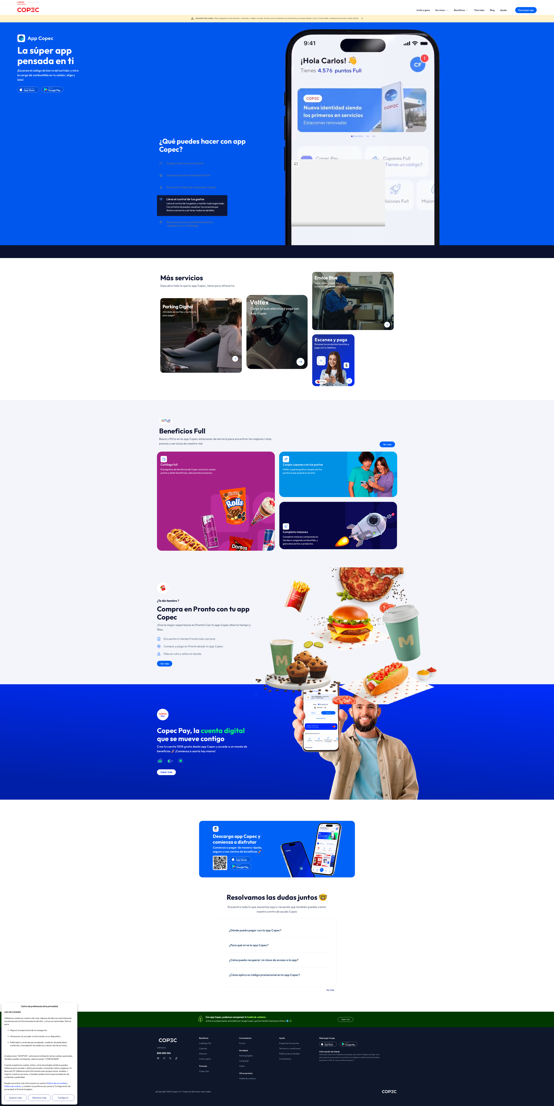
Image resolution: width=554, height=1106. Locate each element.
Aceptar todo (15, 1097)
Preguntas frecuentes (289, 1043)
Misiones (203, 1053)
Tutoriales (479, 10)
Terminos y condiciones (289, 1048)
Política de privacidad (56, 1083)
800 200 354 (164, 1053)
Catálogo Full (205, 1043)
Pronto (242, 1043)
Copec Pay (204, 1071)
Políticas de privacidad (289, 1053)
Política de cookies (12, 1086)
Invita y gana (423, 10)
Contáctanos (285, 1059)
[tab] (192, 169)
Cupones (203, 1048)
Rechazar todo (39, 1097)
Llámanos (161, 1047)
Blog (492, 10)
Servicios (440, 10)
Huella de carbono (247, 1078)
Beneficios (459, 10)
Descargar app (526, 10)
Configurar (63, 1097)
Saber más (345, 1019)
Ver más (174, 175)
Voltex (242, 1066)
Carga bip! (244, 1061)
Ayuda (503, 10)
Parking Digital (246, 1055)
